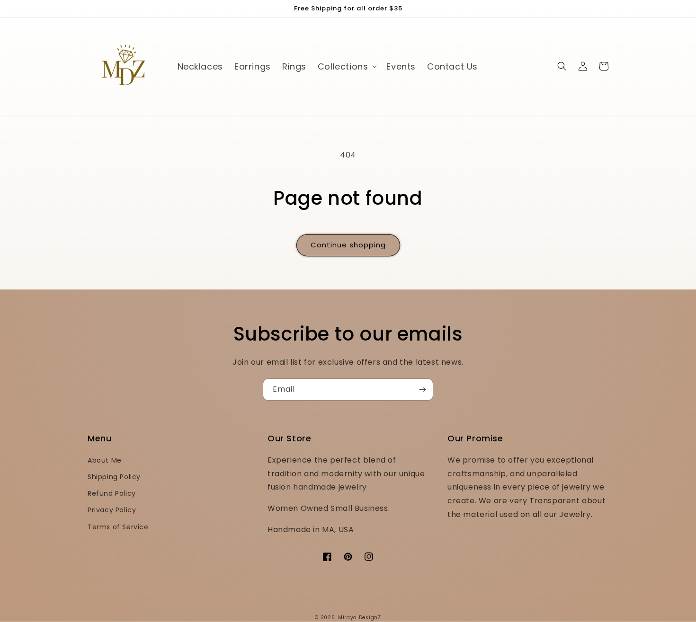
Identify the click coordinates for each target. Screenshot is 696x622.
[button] (346, 66)
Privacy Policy (112, 510)
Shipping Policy (114, 477)
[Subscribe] (422, 389)
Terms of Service (118, 527)
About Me (105, 460)
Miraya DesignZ (359, 617)
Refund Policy (112, 493)
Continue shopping (348, 245)
